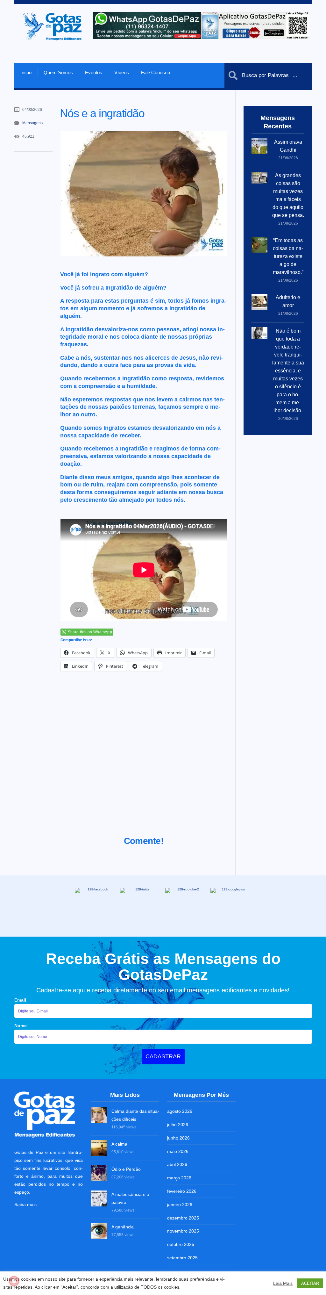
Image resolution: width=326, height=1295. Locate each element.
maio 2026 (177, 1151)
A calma (119, 1144)
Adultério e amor (288, 301)
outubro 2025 (180, 1244)
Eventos (93, 72)
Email (20, 1000)
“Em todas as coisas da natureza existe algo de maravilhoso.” (288, 256)
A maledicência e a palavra (130, 1198)
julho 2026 (177, 1124)
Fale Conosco (155, 72)
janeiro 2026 (179, 1204)
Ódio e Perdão (126, 1169)
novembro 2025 (183, 1231)
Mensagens (32, 123)
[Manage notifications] (14, 1281)
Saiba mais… (27, 1204)
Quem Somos (58, 72)
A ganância (122, 1226)
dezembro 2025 (183, 1217)
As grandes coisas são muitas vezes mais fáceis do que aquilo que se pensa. (288, 195)
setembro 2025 (182, 1257)
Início (26, 72)
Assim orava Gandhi (288, 146)
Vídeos (121, 72)
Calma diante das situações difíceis (135, 1115)
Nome (20, 1025)
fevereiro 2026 (181, 1191)
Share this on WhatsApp (90, 632)
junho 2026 (178, 1137)
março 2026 (179, 1177)
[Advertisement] (143, 761)
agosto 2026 (179, 1111)
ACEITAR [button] (310, 1283)
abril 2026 (177, 1164)
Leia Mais (283, 1283)
